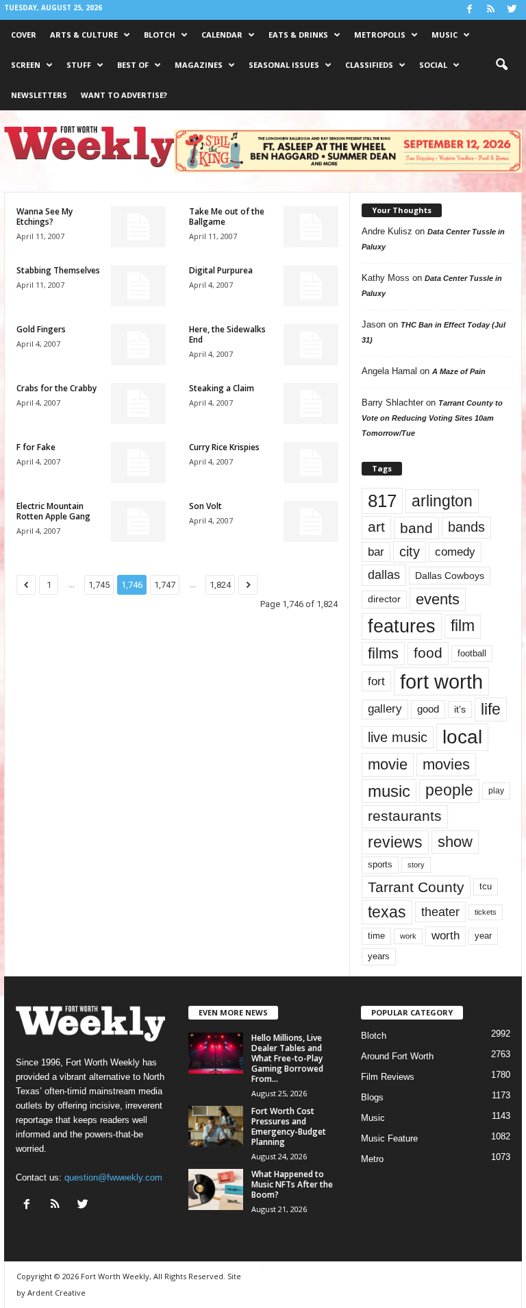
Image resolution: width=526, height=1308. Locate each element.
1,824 (220, 585)
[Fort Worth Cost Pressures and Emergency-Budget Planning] (215, 1126)
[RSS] (490, 10)
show (455, 841)
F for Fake (35, 447)
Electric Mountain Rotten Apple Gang (53, 511)
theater (440, 911)
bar (376, 551)
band (416, 528)
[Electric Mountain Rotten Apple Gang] (138, 521)
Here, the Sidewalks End (227, 334)
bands (466, 526)
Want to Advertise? (124, 95)
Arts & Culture (84, 34)
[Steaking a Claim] (311, 403)
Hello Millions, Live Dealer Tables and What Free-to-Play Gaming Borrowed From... (287, 1058)
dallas (384, 574)
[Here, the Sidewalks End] (311, 344)
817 (382, 501)
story (416, 865)
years (379, 956)
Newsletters (39, 95)
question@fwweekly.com (113, 1177)
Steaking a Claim (221, 388)
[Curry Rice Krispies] (311, 462)
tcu (485, 886)
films (383, 653)
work (408, 936)
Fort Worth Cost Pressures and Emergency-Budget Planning (288, 1126)
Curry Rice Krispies (224, 447)
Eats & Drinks (298, 34)
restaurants (405, 816)
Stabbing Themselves (58, 270)
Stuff (78, 65)
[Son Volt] (311, 521)
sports (380, 864)
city (409, 551)
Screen (25, 65)
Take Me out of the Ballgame (226, 216)
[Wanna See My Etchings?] (138, 226)
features (402, 626)
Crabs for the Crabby (56, 388)
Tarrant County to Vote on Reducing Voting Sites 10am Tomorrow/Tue (432, 418)
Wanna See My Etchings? (44, 216)
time (376, 935)
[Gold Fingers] (138, 344)
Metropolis (379, 34)
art (376, 527)
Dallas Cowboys (449, 575)
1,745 (99, 585)
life (491, 709)
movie (388, 764)
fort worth (441, 681)
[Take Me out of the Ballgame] (311, 226)
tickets (486, 912)
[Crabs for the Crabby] (138, 403)
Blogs (372, 1097)
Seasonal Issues (284, 65)
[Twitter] (511, 10)
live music (397, 737)
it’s (460, 709)
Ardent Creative (56, 1292)
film (463, 625)
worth (445, 935)
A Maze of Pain (459, 371)
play (496, 790)
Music (444, 34)
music (389, 791)
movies (446, 764)
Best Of (133, 65)
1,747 (164, 585)
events (438, 599)
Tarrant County (416, 887)
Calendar (221, 34)
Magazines (199, 65)
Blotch (159, 34)
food (428, 653)
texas (387, 912)
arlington (442, 501)
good (428, 709)
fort (376, 681)
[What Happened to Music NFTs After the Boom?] (215, 1189)
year (483, 936)
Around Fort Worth (397, 1056)
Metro (372, 1159)
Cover (23, 34)
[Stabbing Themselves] (138, 285)
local (462, 737)
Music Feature (389, 1138)
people (449, 790)
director (384, 599)
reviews (395, 842)
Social (433, 65)
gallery (385, 708)
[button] (501, 65)
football (472, 653)
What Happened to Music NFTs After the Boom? (292, 1184)
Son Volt (205, 506)
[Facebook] (469, 10)
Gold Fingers (41, 329)
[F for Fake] (138, 462)
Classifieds (369, 65)
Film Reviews (387, 1077)
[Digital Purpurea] (311, 285)
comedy (455, 551)
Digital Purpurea (221, 270)
